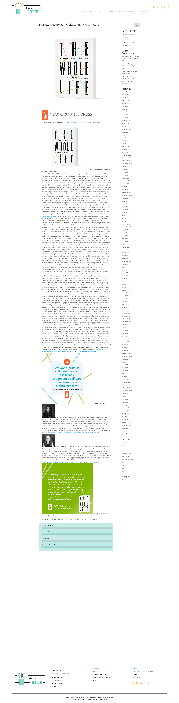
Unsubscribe (54, 516)
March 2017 (125, 276)
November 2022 (126, 103)
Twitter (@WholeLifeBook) (87, 351)
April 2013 (125, 405)
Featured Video (126, 454)
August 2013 (125, 393)
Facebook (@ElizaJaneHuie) (56, 433)
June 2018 (125, 235)
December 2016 (126, 284)
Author (64, 28)
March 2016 (125, 304)
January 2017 (125, 281)
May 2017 (125, 273)
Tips (123, 474)
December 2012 (126, 416)
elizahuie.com (96, 430)
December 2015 (126, 313)
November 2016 (126, 287)
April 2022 (125, 118)
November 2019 (126, 189)
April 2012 (125, 434)
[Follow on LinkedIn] (161, 6)
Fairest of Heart (126, 40)
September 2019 (127, 195)
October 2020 (126, 161)
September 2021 (127, 129)
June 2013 (125, 399)
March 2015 (125, 339)
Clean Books (102, 11)
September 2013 (127, 391)
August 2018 (125, 230)
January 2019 (125, 215)
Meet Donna (56, 671)
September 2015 (127, 322)
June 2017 (125, 270)
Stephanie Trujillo (46, 28)
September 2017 (127, 261)
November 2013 (126, 385)
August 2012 (125, 428)
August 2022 (125, 106)
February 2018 (126, 247)
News (123, 462)
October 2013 (126, 388)
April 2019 (125, 210)
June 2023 (125, 92)
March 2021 (125, 146)
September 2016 (127, 293)
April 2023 (125, 97)
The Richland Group (100, 699)
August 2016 (125, 296)
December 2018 (126, 218)
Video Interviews (115, 11)
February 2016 (126, 307)
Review (124, 465)
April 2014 (125, 370)
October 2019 (126, 192)
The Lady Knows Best (128, 34)
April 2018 (125, 241)
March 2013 (125, 408)
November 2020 (126, 158)
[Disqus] (76, 579)
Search (137, 25)
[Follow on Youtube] (168, 6)
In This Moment (126, 37)
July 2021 (124, 135)
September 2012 (127, 425)
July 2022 (124, 109)
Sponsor (124, 468)
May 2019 (125, 207)
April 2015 (125, 336)
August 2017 (125, 264)
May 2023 (125, 95)
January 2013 (125, 414)
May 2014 (125, 368)
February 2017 (126, 278)
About (90, 11)
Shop (159, 11)
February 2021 (126, 149)
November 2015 (126, 316)
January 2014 (125, 379)
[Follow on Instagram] (157, 6)
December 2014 (126, 348)
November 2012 (126, 419)
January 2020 (125, 184)
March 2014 (125, 373)
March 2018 (125, 244)
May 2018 (125, 238)
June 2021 (125, 138)
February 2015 (126, 342)
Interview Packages (99, 674)
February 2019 (126, 212)
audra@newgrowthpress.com (82, 122)
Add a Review (57, 683)
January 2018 (125, 250)
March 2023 (125, 100)
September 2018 (127, 227)
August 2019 (125, 198)
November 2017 (126, 256)
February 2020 (126, 181)
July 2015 (124, 327)
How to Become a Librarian (142, 671)
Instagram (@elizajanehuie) (73, 433)
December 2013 (126, 382)
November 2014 (126, 350)
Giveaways (136, 674)
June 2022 (125, 112)
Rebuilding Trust (126, 45)
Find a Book (56, 680)
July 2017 (124, 267)
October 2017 (126, 258)
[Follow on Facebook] (153, 6)
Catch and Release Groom (130, 43)
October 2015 (126, 319)
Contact (167, 11)
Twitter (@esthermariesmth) (93, 462)
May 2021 (125, 141)
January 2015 (125, 345)
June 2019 (125, 204)
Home (84, 11)
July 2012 (124, 431)
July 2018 (124, 233)
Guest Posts (125, 456)
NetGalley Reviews (127, 459)
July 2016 (124, 299)
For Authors (143, 11)
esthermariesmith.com (90, 460)
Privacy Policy (91, 697)
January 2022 (125, 123)
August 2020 (125, 166)
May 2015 (125, 333)
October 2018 (126, 224)
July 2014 (124, 362)
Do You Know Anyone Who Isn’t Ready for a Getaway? (131, 59)
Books (72, 28)
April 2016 (125, 302)
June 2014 (125, 365)
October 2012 (126, 422)
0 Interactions (80, 28)
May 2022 (125, 115)
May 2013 (125, 402)
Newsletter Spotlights (101, 677)
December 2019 (126, 187)
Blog (154, 11)
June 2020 (125, 172)
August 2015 (125, 324)
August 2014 (125, 359)
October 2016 (126, 290)
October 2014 (126, 353)
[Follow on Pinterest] (164, 6)
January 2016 (125, 310)
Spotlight (124, 471)
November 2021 (126, 126)
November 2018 (126, 221)
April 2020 (125, 175)
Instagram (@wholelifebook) (64, 351)
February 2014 (126, 376)
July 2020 (124, 169)
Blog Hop (124, 448)
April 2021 (125, 143)
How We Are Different (60, 674)
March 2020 (125, 178)
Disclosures (137, 677)
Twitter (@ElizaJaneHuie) (91, 433)
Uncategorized (126, 477)
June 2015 (125, 330)
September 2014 (127, 356)
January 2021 (125, 152)
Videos (124, 479)
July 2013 (124, 396)
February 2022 (126, 120)
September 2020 (127, 164)
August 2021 (125, 132)
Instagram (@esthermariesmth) (72, 462)
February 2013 (126, 411)
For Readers (129, 11)
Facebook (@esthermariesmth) (53, 462)
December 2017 (126, 253)
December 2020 (126, 155)
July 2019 (124, 201)
